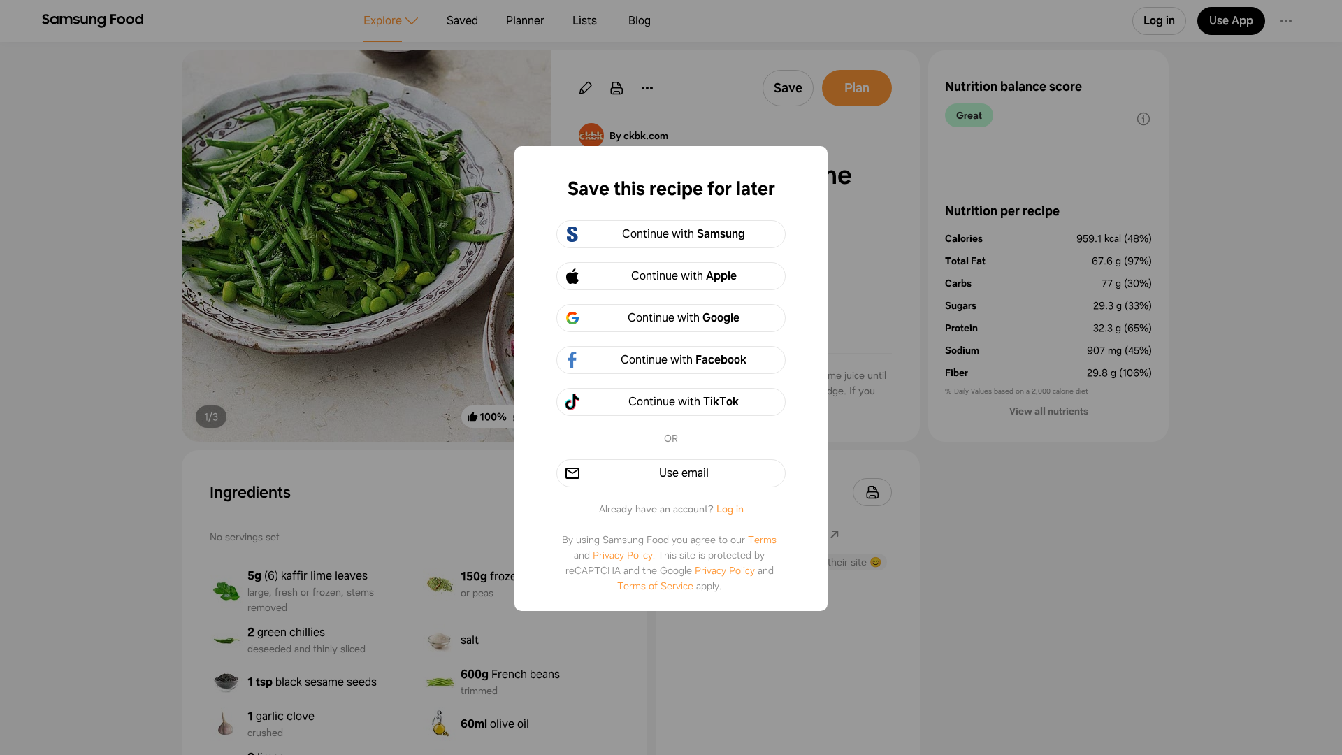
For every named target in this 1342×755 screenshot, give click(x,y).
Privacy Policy (623, 555)
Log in (730, 509)
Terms (762, 539)
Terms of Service (655, 586)
